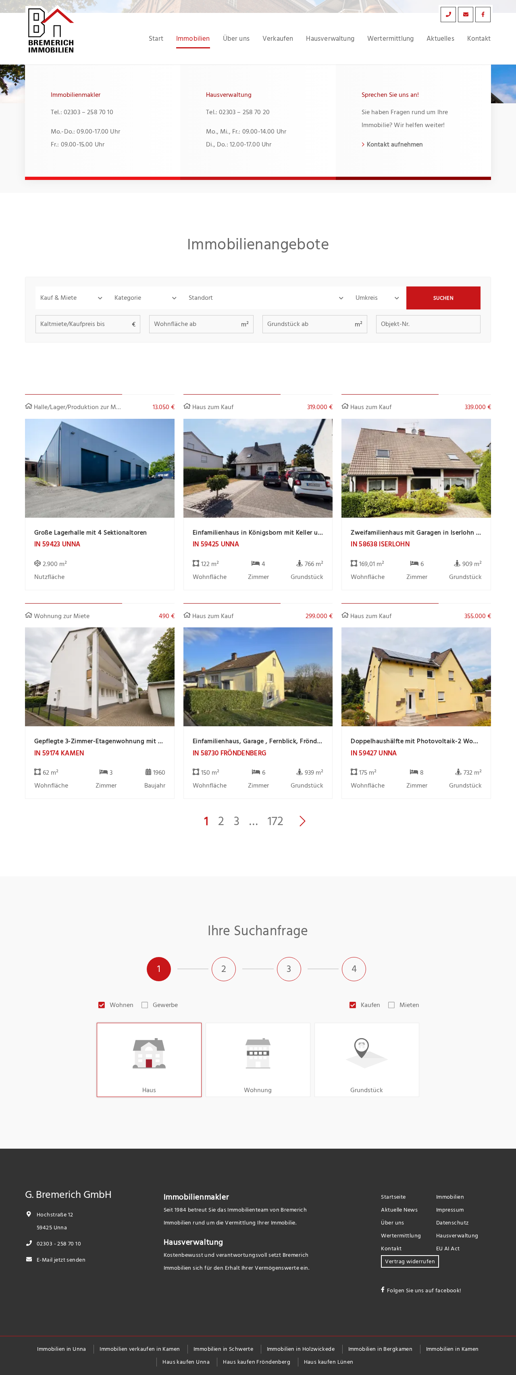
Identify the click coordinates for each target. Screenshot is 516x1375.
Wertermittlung (390, 38)
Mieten (409, 1005)
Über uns (236, 38)
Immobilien (193, 38)
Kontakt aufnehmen (395, 144)
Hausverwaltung (330, 38)
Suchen (443, 298)
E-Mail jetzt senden (60, 1259)
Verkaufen (277, 38)
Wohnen (121, 1005)
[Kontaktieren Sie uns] (448, 14)
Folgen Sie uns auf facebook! (424, 1290)
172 (275, 821)
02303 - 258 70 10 (58, 1243)
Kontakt (479, 38)
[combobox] (267, 297)
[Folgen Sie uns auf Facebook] (483, 14)
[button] (72, 297)
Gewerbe (165, 1005)
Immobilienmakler (196, 1197)
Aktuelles (440, 38)
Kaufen (370, 1005)
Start (156, 38)
